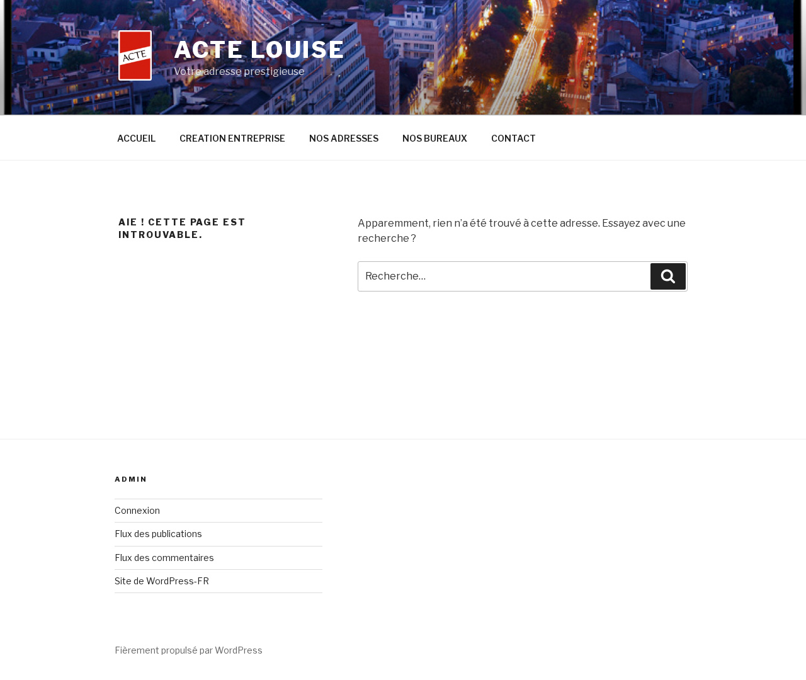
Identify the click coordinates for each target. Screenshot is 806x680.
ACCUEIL (136, 138)
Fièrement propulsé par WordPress (189, 650)
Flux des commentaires (164, 557)
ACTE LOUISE (260, 50)
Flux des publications (158, 533)
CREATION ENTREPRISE (232, 138)
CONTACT (513, 138)
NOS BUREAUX (434, 138)
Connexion (137, 510)
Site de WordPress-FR (162, 580)
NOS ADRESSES (343, 138)
